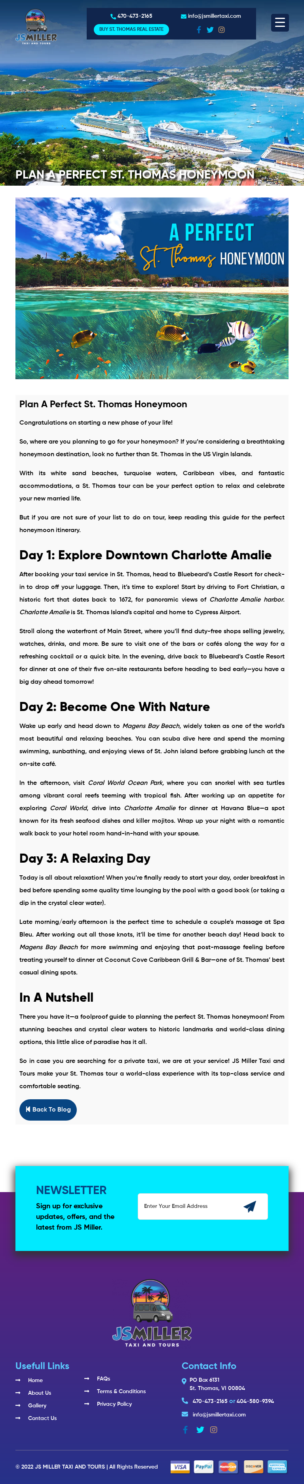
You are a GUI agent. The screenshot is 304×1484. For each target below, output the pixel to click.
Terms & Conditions (121, 1391)
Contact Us (42, 1418)
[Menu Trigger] (280, 23)
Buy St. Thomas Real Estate (131, 29)
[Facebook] (200, 29)
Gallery (37, 1406)
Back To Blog (51, 1110)
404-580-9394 (255, 1401)
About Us (39, 1393)
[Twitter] (211, 29)
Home (35, 1380)
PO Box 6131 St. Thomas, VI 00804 (217, 1384)
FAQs (103, 1379)
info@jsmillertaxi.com (214, 16)
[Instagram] (223, 29)
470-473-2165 (135, 16)
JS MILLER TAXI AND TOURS (70, 1467)
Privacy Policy (114, 1404)
